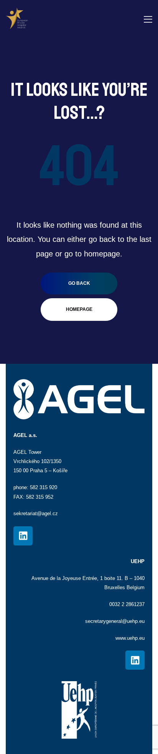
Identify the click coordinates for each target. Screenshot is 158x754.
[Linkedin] (23, 535)
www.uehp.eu (130, 638)
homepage (79, 309)
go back (79, 283)
